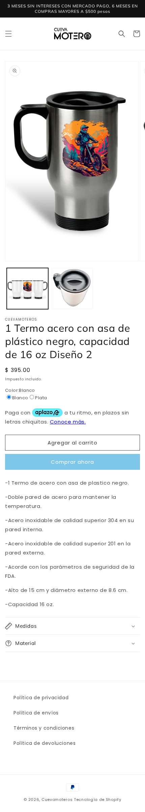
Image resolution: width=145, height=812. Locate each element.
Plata (41, 398)
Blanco (20, 398)
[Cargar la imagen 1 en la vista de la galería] (27, 288)
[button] (8, 33)
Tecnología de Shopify (97, 799)
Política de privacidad (40, 697)
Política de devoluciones (44, 743)
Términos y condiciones (43, 728)
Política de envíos (36, 712)
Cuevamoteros (56, 799)
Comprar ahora (72, 461)
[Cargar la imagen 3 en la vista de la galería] (72, 288)
